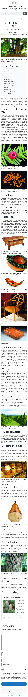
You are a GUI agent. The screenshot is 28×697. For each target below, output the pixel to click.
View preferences (14, 692)
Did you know (7, 79)
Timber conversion (8, 81)
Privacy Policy (17, 695)
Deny (14, 688)
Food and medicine (8, 76)
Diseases (6, 87)
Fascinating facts (8, 89)
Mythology (6, 70)
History (5, 77)
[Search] (25, 13)
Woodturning (18, 31)
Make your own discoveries (10, 91)
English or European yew (10, 68)
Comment (4, 633)
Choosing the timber (9, 83)
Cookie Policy (10, 695)
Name (3, 652)
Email (3, 658)
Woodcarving (10, 31)
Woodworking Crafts (14, 32)
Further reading (7, 93)
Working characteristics (9, 85)
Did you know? (7, 72)
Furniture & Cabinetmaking (14, 29)
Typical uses (7, 74)
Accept (14, 684)
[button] (26, 669)
